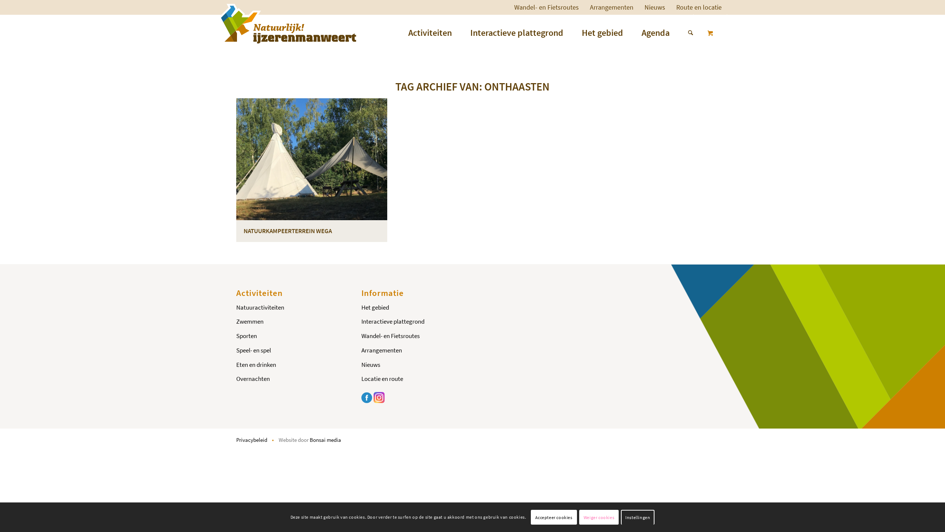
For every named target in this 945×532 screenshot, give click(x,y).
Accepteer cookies (554, 517)
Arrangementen (611, 7)
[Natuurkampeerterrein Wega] (311, 159)
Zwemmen (250, 321)
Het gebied (375, 307)
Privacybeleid (251, 439)
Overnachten (253, 379)
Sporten (246, 336)
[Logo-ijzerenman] (287, 23)
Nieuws (655, 7)
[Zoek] (686, 32)
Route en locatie (699, 7)
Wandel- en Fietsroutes (546, 7)
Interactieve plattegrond (393, 321)
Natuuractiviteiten (260, 307)
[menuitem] (546, 7)
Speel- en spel (253, 350)
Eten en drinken (256, 365)
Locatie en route (382, 379)
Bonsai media (325, 439)
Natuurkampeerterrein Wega (288, 231)
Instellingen (637, 517)
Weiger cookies (599, 517)
